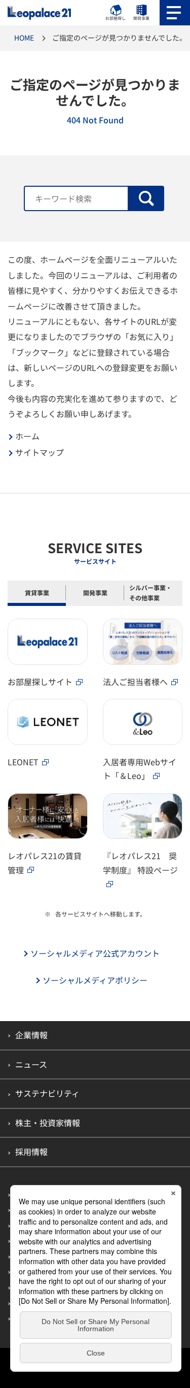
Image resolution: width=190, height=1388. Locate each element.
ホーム (27, 436)
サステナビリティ (47, 1093)
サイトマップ (39, 452)
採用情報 (31, 1151)
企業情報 (31, 1035)
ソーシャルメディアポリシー (95, 980)
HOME (24, 37)
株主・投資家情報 (47, 1122)
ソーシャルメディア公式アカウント (95, 953)
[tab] (37, 593)
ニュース (31, 1064)
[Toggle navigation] (175, 12)
